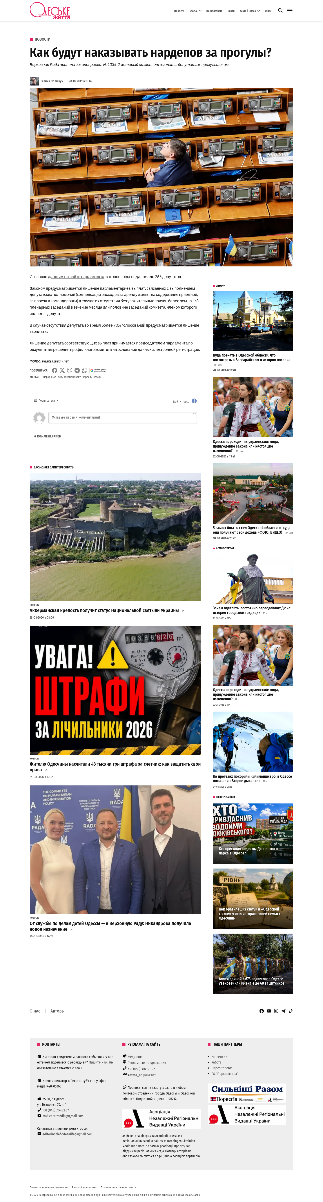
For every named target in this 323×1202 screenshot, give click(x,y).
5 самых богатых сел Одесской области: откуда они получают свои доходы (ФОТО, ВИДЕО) (251, 530)
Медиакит (135, 1057)
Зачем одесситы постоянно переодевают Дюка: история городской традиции (252, 610)
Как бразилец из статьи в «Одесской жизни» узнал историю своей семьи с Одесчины (250, 914)
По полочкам (214, 10)
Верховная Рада (52, 377)
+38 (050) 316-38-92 (141, 1069)
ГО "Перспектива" (225, 1074)
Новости (179, 10)
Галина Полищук (52, 81)
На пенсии (219, 1057)
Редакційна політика (84, 1187)
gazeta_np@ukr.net (142, 1075)
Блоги (231, 10)
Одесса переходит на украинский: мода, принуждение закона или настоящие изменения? (246, 446)
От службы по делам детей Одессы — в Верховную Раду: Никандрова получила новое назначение (110, 926)
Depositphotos (222, 1068)
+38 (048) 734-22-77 (55, 1110)
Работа (216, 1062)
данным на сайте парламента (76, 276)
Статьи (194, 10)
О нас (268, 10)
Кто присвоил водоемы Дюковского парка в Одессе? (248, 851)
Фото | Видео (248, 10)
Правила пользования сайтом (118, 1187)
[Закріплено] (289, 11)
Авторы (58, 1011)
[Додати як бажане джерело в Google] (97, 370)
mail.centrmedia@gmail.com (62, 1116)
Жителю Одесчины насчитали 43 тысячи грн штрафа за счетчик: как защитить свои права (115, 767)
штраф (97, 377)
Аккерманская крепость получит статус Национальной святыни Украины (104, 610)
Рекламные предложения (147, 1063)
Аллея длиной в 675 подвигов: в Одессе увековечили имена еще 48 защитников (252, 981)
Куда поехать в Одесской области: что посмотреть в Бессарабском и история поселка (251, 357)
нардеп (86, 377)
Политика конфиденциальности (49, 1187)
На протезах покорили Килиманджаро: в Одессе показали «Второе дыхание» (252, 778)
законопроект (72, 377)
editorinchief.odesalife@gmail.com (67, 1134)
